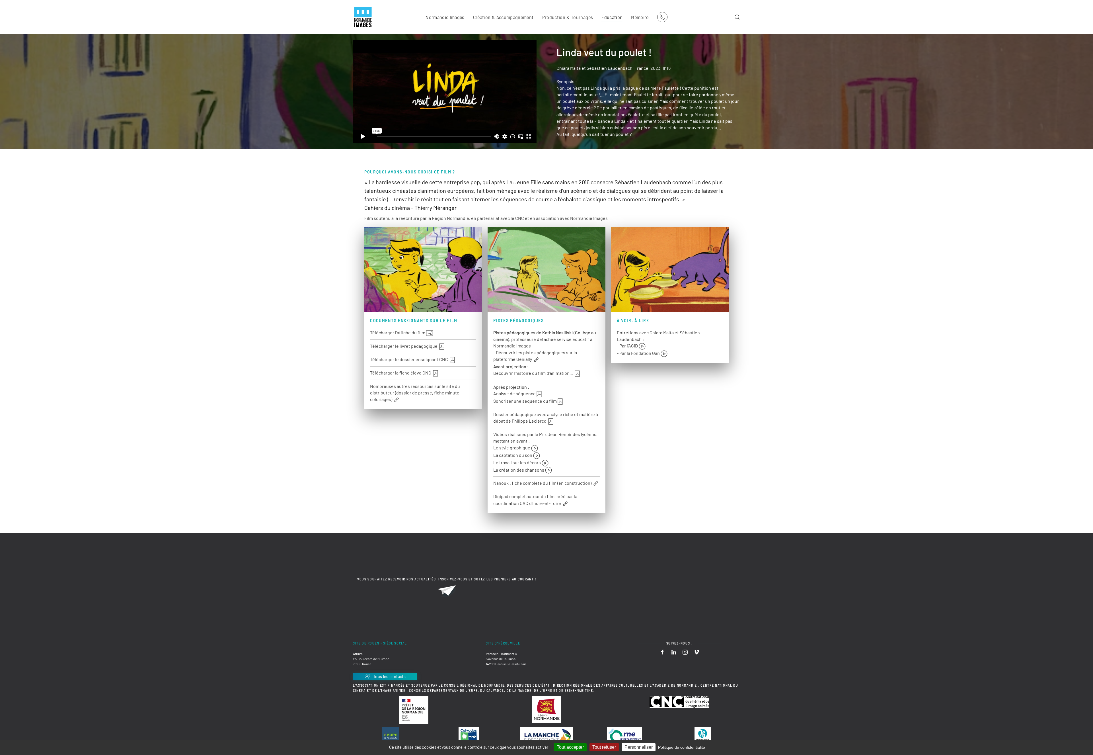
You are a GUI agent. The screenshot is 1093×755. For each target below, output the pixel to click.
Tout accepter (570, 747)
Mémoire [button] (639, 17)
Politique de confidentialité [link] (681, 747)
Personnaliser (638, 747)
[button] (737, 17)
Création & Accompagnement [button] (503, 17)
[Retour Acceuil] (363, 17)
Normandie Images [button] (445, 17)
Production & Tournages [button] (567, 17)
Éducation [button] (611, 17)
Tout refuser (604, 747)
